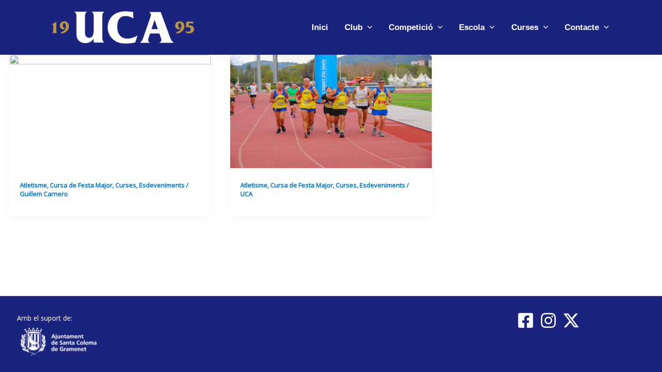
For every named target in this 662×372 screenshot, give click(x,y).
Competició (411, 27)
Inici (320, 27)
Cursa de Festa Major (81, 185)
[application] (367, 27)
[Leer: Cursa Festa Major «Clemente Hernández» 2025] (110, 110)
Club (354, 27)
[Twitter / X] (571, 320)
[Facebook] (525, 320)
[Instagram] (548, 320)
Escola (472, 27)
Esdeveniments (162, 185)
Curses (524, 27)
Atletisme (33, 185)
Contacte (582, 27)
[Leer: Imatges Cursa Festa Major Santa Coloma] (330, 110)
